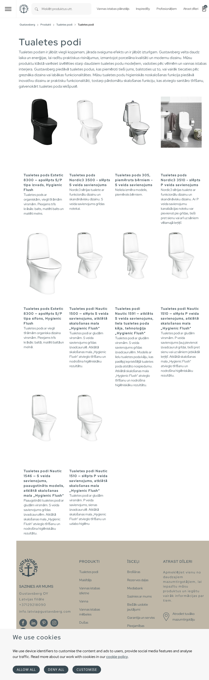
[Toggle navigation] (8, 9)
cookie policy (117, 656)
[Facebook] (23, 623)
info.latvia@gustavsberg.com (45, 611)
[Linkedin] (33, 623)
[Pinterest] (44, 623)
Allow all (26, 669)
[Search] (36, 9)
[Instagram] (54, 623)
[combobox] (66, 9)
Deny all (56, 669)
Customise (87, 669)
